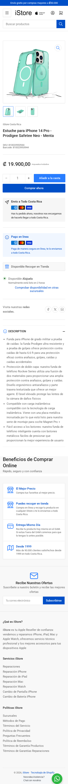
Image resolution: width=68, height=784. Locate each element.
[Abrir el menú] (7, 13)
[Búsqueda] (61, 24)
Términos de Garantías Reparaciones (26, 751)
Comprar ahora (34, 188)
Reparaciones (11, 666)
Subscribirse (54, 600)
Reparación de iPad (15, 676)
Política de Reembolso (17, 741)
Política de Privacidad (16, 731)
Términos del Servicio (16, 725)
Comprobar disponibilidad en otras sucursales (37, 289)
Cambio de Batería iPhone (19, 696)
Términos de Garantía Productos (23, 746)
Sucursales (10, 715)
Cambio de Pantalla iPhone (20, 691)
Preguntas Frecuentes (16, 735)
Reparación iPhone (14, 671)
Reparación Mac (13, 681)
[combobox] (34, 24)
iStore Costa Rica (12, 124)
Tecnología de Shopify (42, 772)
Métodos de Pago (14, 721)
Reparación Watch (14, 686)
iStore (26, 772)
